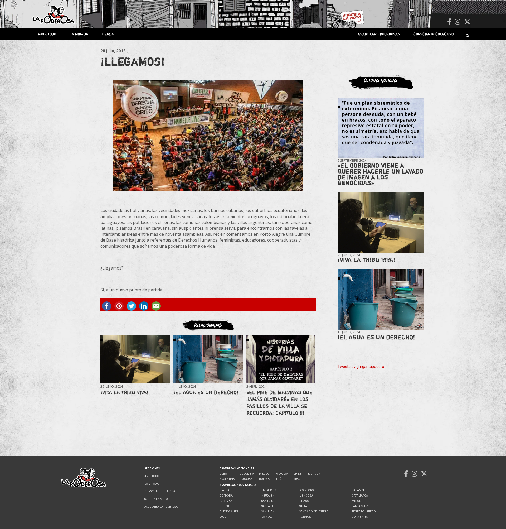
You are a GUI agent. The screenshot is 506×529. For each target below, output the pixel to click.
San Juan (268, 511)
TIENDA (108, 34)
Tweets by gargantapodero (361, 366)
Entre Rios (268, 490)
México (264, 473)
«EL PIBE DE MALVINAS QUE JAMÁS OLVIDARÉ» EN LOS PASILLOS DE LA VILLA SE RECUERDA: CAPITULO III (279, 402)
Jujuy (224, 516)
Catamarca (360, 495)
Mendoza (306, 495)
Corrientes (360, 516)
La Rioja (267, 516)
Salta (303, 506)
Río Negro (306, 490)
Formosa (305, 516)
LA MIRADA (79, 34)
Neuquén (267, 495)
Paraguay (281, 473)
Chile (297, 473)
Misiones (358, 500)
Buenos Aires (229, 511)
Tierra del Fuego (364, 511)
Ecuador (313, 473)
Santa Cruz (360, 506)
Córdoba (226, 495)
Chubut (225, 506)
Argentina (227, 479)
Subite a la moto (156, 499)
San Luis (267, 500)
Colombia (247, 473)
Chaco (304, 500)
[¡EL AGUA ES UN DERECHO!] (208, 359)
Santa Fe (267, 506)
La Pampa (358, 490)
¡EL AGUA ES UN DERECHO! (205, 392)
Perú (278, 479)
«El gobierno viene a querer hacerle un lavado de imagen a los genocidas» (381, 174)
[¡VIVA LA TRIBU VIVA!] (135, 359)
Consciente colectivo (433, 34)
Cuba (223, 473)
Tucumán (226, 500)
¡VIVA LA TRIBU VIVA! (124, 392)
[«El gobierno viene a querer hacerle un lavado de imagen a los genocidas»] (380, 128)
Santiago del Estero (313, 511)
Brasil (297, 479)
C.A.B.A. (225, 490)
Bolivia (264, 479)
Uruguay (246, 479)
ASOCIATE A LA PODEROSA (161, 506)
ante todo (47, 34)
